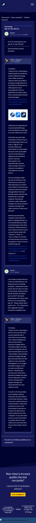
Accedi (7, 440)
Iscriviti (14, 440)
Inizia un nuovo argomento (23, 25)
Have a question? (16, 17)
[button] (32, 4)
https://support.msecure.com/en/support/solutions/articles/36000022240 (17, 248)
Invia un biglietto (18, 494)
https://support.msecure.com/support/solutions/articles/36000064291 (17, 258)
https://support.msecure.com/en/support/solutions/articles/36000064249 (17, 102)
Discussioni (5, 17)
